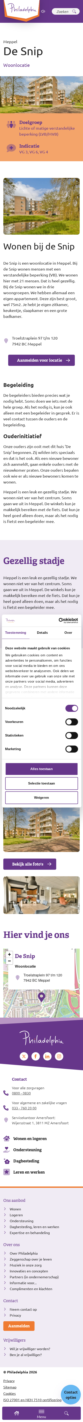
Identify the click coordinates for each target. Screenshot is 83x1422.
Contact (10, 1300)
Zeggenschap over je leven (31, 1259)
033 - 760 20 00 (24, 1107)
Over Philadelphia (24, 1253)
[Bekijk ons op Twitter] (24, 1056)
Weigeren (41, 797)
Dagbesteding (26, 1160)
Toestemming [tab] (15, 632)
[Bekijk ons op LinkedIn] (47, 1056)
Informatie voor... (23, 1282)
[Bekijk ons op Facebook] (35, 1056)
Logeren (16, 1215)
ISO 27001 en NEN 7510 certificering (32, 1399)
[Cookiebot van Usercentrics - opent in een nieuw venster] (59, 620)
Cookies (9, 1393)
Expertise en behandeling (30, 1232)
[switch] (71, 721)
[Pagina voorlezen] (43, 11)
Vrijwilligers (14, 1340)
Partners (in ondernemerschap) (34, 1277)
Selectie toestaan (41, 783)
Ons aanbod (14, 1200)
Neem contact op (23, 1309)
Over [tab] (68, 632)
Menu (41, 1416)
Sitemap (9, 1387)
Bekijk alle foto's (27, 864)
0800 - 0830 (21, 1093)
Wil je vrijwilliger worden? (30, 1348)
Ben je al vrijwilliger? (26, 1354)
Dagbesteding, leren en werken (34, 1226)
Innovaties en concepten (29, 1271)
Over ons (11, 1244)
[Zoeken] (74, 11)
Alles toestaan (41, 769)
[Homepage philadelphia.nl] (41, 1036)
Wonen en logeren (30, 1138)
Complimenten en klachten (31, 1288)
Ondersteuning (27, 1149)
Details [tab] (42, 632)
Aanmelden (19, 1325)
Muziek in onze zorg (26, 1265)
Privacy (15, 1315)
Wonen (15, 1209)
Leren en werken (29, 1172)
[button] (41, 997)
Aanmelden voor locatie (39, 360)
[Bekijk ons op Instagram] (59, 1056)
